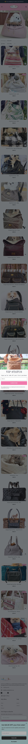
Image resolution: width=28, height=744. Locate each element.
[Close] (26, 355)
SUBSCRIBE (14, 383)
